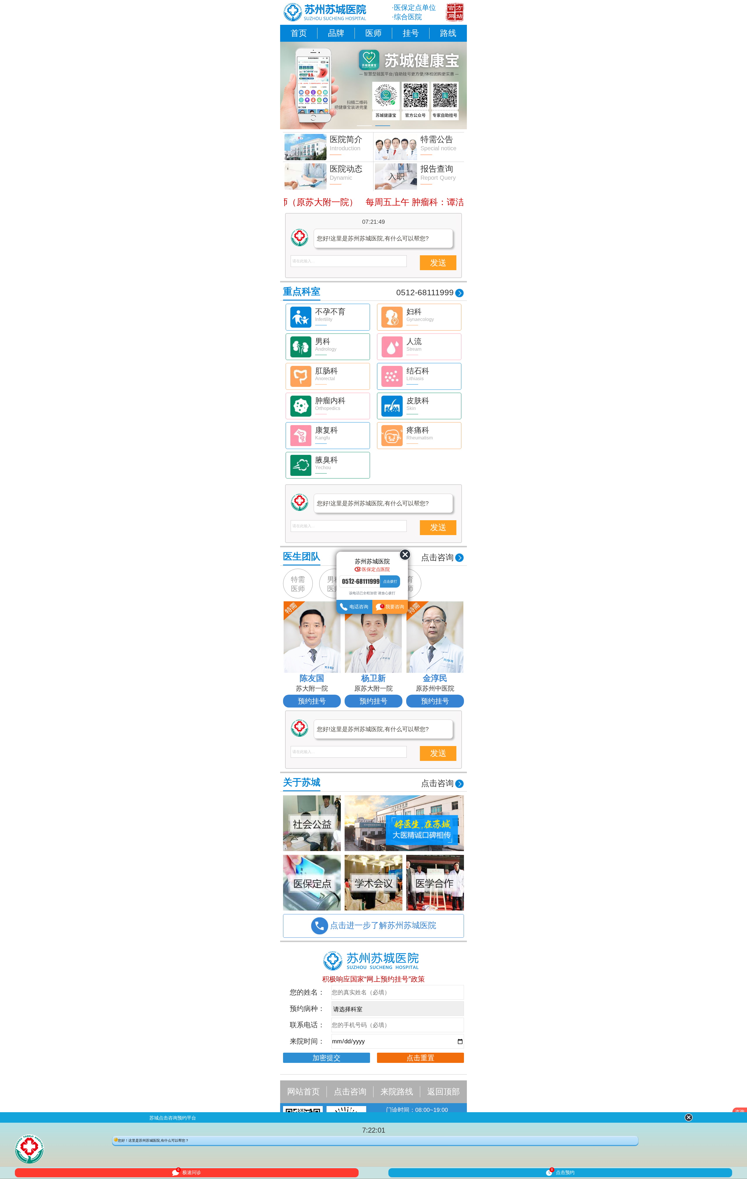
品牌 (336, 33)
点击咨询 (350, 1091)
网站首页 (303, 1091)
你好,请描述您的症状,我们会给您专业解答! (372, 238)
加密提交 (327, 1058)
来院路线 (397, 1091)
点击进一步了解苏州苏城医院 (383, 925)
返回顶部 (443, 1091)
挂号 (411, 33)
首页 (299, 33)
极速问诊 (189, 1171)
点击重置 (420, 1058)
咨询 (739, 1111)
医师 (373, 33)
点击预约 (563, 1171)
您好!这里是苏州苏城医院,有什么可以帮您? (373, 503)
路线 (448, 33)
